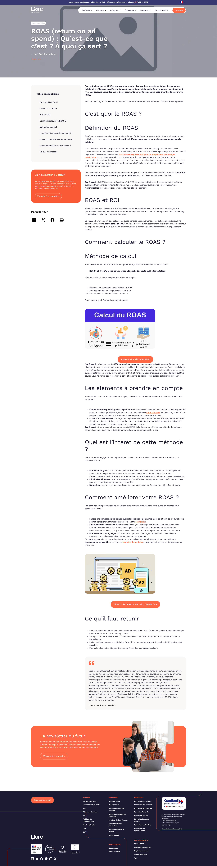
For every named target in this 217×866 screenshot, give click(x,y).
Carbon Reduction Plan (142, 847)
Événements (129, 10)
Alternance (100, 10)
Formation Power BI (141, 812)
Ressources (144, 10)
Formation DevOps (141, 815)
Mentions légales (89, 825)
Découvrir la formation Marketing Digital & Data (135, 604)
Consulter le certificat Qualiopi (172, 829)
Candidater (179, 10)
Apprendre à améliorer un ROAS (135, 359)
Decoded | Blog (114, 801)
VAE (135, 858)
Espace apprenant (42, 800)
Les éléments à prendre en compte (56, 133)
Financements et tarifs (91, 805)
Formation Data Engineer (143, 808)
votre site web (153, 412)
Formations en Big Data (142, 825)
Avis (84, 808)
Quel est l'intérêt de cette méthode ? (56, 139)
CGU (84, 828)
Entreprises (114, 10)
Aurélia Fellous (47, 54)
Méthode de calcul (48, 127)
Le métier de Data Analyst (118, 820)
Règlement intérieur (90, 812)
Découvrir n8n (114, 805)
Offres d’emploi (114, 852)
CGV (84, 832)
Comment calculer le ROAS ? (53, 121)
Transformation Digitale (38, 23)
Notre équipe (113, 848)
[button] (183, 2)
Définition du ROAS (48, 108)
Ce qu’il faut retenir (48, 152)
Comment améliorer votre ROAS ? (55, 145)
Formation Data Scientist (143, 805)
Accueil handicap (140, 854)
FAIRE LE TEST (142, 2)
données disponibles (133, 542)
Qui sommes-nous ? (90, 801)
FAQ (84, 815)
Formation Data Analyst (143, 801)
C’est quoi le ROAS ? (49, 102)
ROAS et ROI (45, 114)
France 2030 (139, 844)
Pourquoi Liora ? (160, 10)
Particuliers (86, 10)
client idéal (140, 522)
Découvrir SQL (114, 835)
